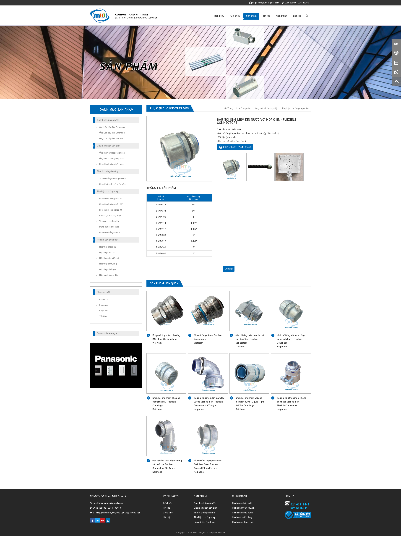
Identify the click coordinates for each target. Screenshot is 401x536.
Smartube (103, 305)
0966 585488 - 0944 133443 (296, 3)
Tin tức (266, 15)
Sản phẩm (251, 15)
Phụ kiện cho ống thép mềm (295, 108)
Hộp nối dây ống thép (204, 522)
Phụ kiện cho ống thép (205, 517)
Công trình (281, 15)
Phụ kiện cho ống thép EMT (111, 198)
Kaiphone (103, 310)
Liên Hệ (297, 15)
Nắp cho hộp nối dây (108, 275)
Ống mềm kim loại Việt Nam (111, 158)
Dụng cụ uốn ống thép (109, 227)
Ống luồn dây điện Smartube (112, 133)
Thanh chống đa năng (204, 512)
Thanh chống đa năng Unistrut (112, 178)
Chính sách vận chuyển (243, 508)
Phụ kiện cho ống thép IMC (111, 204)
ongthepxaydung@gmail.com (265, 3)
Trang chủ (219, 15)
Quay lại (229, 268)
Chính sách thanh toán (243, 522)
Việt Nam (103, 316)
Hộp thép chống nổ (107, 269)
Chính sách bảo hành (242, 512)
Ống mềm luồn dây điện (266, 108)
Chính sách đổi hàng (242, 517)
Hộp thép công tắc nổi (109, 258)
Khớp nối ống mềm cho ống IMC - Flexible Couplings (166, 339)
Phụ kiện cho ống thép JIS (110, 210)
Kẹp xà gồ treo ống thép (110, 215)
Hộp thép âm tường (108, 264)
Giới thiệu (235, 15)
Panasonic (104, 299)
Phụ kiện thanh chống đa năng (112, 184)
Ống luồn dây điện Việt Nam (111, 138)
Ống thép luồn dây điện (205, 503)
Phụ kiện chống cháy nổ (109, 232)
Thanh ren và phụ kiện (109, 221)
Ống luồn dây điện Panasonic (112, 127)
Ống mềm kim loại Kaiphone (112, 153)
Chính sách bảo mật (242, 503)
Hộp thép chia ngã (107, 247)
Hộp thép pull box (107, 252)
